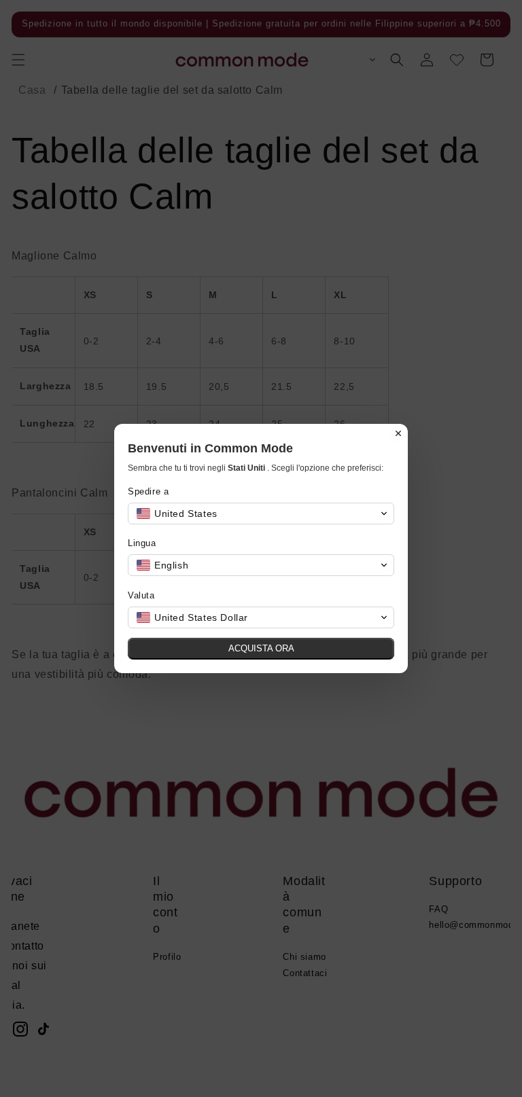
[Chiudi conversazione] (398, 433)
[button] (261, 513)
